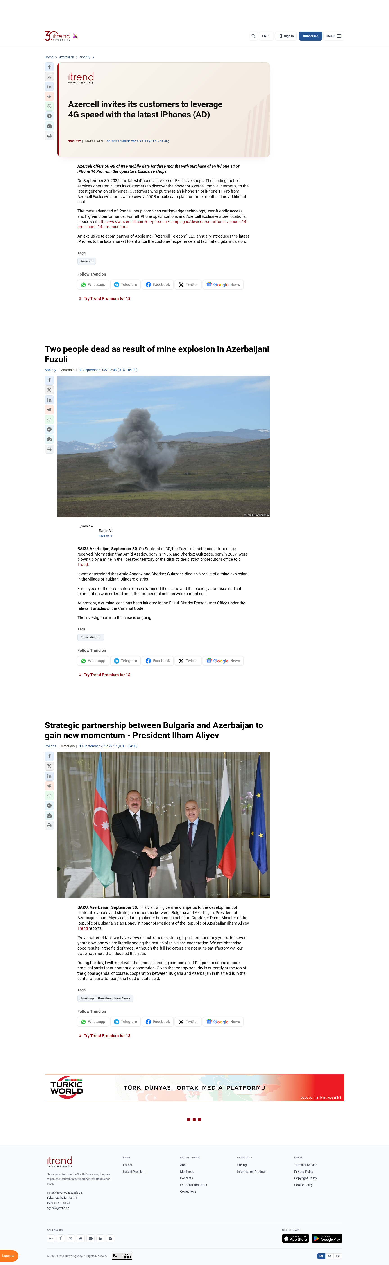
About (184, 1165)
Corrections (188, 1191)
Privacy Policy (304, 1171)
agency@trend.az (58, 1208)
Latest (127, 1165)
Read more (105, 535)
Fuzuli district (90, 637)
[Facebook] (61, 1238)
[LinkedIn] (100, 1238)
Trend (82, 564)
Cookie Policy (303, 1185)
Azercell (87, 261)
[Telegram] (90, 1238)
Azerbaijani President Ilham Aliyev (105, 998)
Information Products (252, 1171)
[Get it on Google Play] (327, 1238)
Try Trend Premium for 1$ (106, 298)
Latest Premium (134, 1171)
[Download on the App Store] (295, 1238)
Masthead (187, 1171)
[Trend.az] (61, 36)
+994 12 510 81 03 (58, 1202)
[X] (71, 1238)
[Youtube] (81, 1238)
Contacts (186, 1178)
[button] (49, 67)
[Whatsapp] (51, 1238)
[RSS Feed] (110, 1238)
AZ (329, 1256)
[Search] (253, 36)
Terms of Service (305, 1165)
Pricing (242, 1165)
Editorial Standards (193, 1185)
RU (338, 1256)
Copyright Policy (305, 1178)
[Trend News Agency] (59, 1161)
